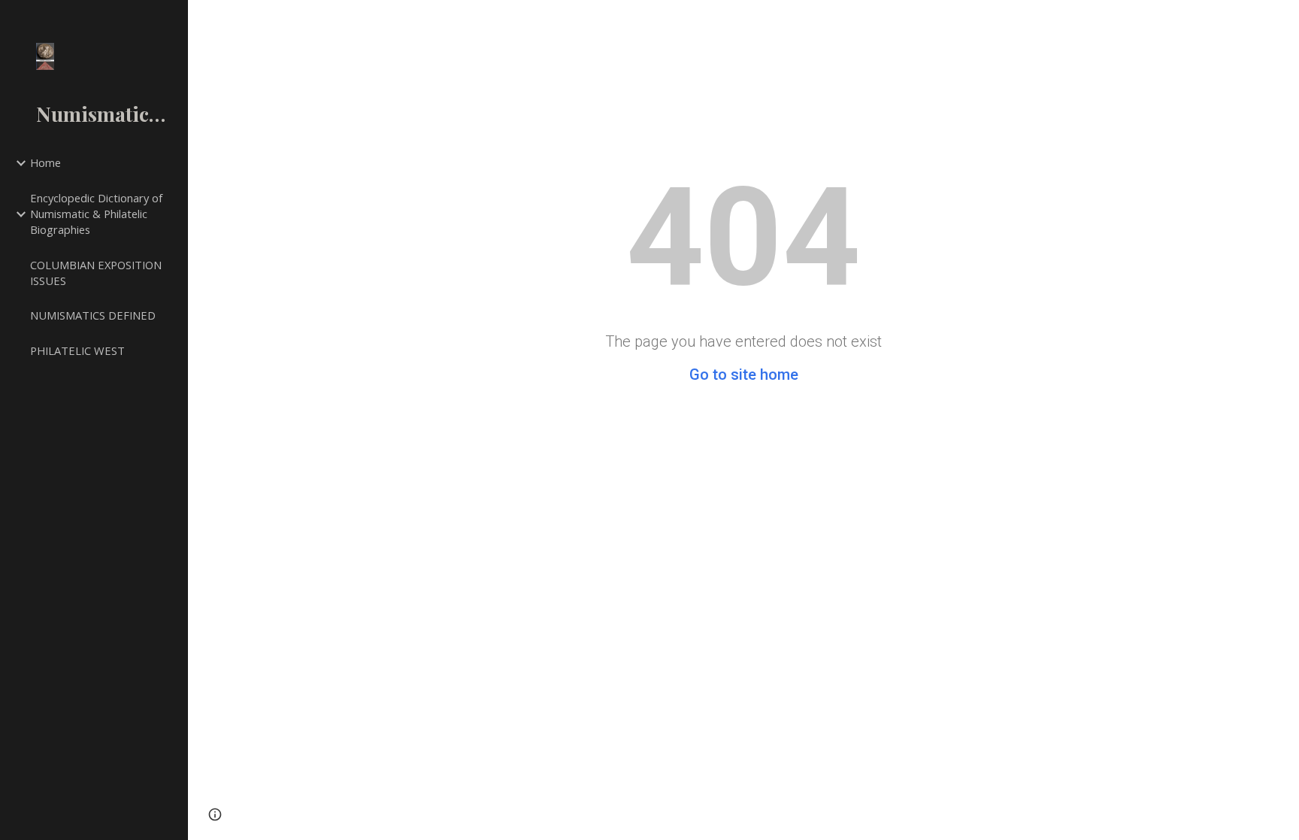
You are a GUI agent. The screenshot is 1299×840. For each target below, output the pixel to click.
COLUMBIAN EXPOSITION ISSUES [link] (96, 272)
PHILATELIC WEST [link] (77, 350)
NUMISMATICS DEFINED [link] (93, 315)
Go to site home (743, 374)
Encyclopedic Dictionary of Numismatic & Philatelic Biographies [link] (96, 213)
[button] (215, 814)
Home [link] (45, 162)
